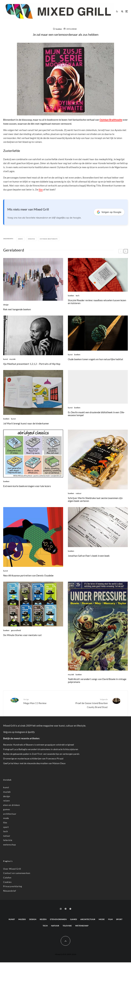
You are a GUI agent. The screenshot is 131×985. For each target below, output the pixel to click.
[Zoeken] (122, 11)
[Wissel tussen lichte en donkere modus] (117, 11)
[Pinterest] (65, 908)
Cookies (7, 882)
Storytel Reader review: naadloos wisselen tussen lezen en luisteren (97, 302)
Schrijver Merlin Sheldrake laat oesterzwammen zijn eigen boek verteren (95, 499)
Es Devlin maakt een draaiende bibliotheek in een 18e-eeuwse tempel (96, 414)
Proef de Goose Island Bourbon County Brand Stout (91, 703)
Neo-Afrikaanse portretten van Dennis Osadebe (28, 575)
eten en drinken (11, 805)
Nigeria (32, 239)
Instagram (20, 732)
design (6, 304)
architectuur (9, 814)
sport (6, 827)
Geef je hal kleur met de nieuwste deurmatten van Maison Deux (34, 763)
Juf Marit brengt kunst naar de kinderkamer (26, 423)
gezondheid (16, 630)
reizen (6, 800)
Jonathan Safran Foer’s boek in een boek (89, 555)
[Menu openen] (126, 11)
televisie (7, 840)
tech (77, 295)
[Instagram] (60, 908)
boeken (59, 29)
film (41, 189)
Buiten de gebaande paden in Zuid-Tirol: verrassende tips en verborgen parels (41, 753)
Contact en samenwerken (16, 873)
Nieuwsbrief (9, 891)
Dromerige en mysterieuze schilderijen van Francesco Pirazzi (33, 758)
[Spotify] (70, 908)
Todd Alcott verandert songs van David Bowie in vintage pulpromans (97, 680)
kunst (5, 359)
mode (6, 818)
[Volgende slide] (126, 251)
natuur (78, 493)
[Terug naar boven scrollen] (65, 941)
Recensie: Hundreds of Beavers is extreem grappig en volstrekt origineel (38, 744)
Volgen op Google (111, 212)
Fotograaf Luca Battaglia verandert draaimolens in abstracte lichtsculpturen (40, 749)
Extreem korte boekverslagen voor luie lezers (27, 486)
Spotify (31, 732)
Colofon (7, 877)
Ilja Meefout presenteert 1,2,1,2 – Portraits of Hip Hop (31, 363)
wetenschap (9, 844)
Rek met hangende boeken (17, 309)
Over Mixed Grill (12, 869)
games (6, 809)
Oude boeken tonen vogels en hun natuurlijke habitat (95, 359)
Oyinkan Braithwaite (111, 119)
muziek (12, 359)
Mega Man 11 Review (34, 701)
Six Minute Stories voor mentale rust (22, 635)
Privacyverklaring (12, 886)
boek (21, 239)
